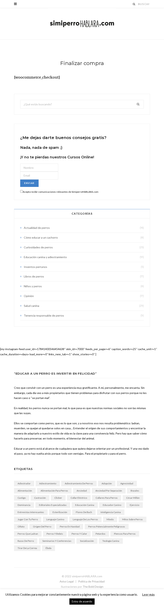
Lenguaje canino (55, 519)
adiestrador (24, 483)
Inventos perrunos (35, 266)
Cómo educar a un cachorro (41, 237)
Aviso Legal (67, 581)
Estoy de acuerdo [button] (82, 601)
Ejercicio (134, 504)
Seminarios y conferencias (56, 540)
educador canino (112, 504)
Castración (40, 497)
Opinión (29, 296)
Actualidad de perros (37, 227)
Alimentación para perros (54, 490)
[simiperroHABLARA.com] (82, 23)
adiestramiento (47, 483)
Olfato (21, 526)
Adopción (107, 483)
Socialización (87, 540)
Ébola (48, 548)
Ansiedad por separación (108, 490)
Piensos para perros (125, 533)
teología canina (110, 540)
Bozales (135, 490)
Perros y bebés (55, 533)
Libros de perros (34, 276)
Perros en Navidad (70, 526)
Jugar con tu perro (28, 519)
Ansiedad (82, 490)
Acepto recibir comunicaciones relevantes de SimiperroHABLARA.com (60, 191)
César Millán (133, 497)
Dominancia (24, 504)
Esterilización (60, 512)
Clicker (58, 497)
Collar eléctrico (79, 497)
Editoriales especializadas (53, 504)
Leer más (148, 594)
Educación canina (84, 504)
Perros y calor (79, 533)
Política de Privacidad (91, 581)
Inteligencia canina (111, 512)
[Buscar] (134, 4)
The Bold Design (93, 586)
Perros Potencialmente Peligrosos (106, 526)
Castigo (22, 497)
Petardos (100, 533)
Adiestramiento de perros (79, 483)
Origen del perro (42, 526)
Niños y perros (33, 286)
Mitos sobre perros (132, 519)
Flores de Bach (84, 512)
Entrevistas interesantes (31, 512)
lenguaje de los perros (85, 519)
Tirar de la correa (27, 548)
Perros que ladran (28, 533)
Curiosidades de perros (38, 247)
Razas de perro (26, 540)
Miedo (110, 519)
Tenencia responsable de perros (44, 315)
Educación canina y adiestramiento (45, 257)
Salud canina (31, 305)
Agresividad (126, 483)
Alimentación (25, 490)
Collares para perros (107, 497)
